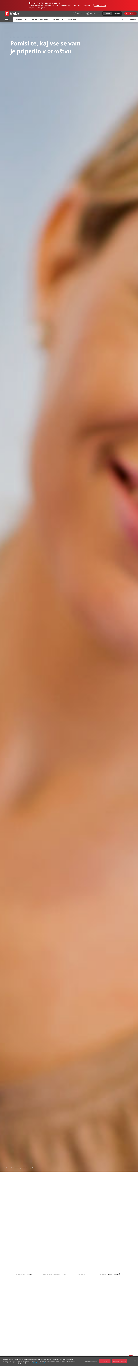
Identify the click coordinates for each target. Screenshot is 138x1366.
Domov (8, 1167)
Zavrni (105, 1361)
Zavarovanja (21, 19)
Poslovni (117, 13)
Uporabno (72, 19)
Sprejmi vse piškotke (119, 1361)
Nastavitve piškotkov (91, 1361)
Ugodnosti (58, 19)
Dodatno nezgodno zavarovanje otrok (24, 1167)
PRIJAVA (133, 20)
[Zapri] (135, 1361)
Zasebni (107, 13)
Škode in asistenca (40, 19)
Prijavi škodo (100, 5)
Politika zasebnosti (39, 1363)
